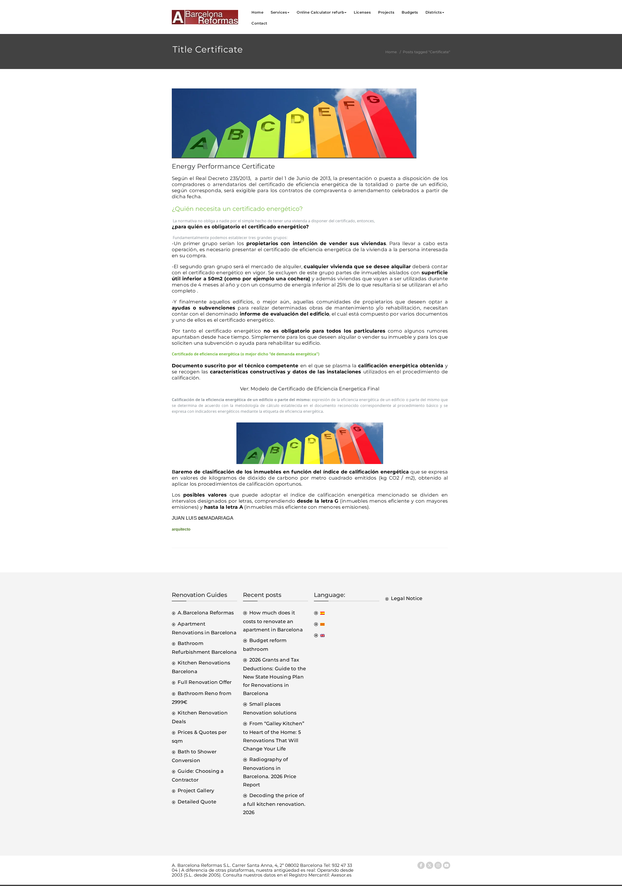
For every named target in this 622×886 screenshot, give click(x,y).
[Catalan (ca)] (319, 624)
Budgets (410, 12)
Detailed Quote (197, 802)
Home (257, 12)
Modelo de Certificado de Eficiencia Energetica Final (315, 389)
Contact (259, 23)
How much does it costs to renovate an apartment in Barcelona (273, 621)
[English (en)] (319, 635)
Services (279, 12)
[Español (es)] (319, 613)
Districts (433, 12)
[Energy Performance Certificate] (294, 125)
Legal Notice (406, 598)
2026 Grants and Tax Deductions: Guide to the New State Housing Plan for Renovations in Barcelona (274, 676)
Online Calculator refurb (320, 12)
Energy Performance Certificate (223, 166)
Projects (386, 12)
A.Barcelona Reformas (206, 613)
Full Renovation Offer (205, 682)
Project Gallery (196, 790)
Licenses (362, 12)
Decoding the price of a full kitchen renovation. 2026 (274, 803)
